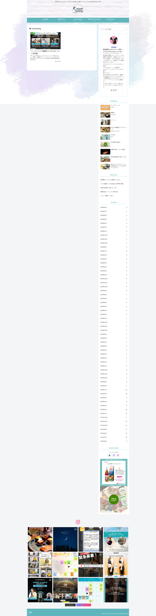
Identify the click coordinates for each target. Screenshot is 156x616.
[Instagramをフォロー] (114, 90)
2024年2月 (113, 314)
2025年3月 (113, 267)
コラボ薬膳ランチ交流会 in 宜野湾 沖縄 (111, 183)
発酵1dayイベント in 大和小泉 (109, 191)
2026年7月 (113, 211)
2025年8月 (113, 247)
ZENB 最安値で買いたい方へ (108, 187)
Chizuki (113, 47)
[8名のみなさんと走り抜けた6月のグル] (116, 590)
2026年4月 (113, 223)
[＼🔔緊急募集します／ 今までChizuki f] (90, 564)
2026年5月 (113, 219)
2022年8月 (113, 385)
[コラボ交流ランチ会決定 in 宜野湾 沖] (116, 539)
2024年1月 (113, 318)
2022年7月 (113, 389)
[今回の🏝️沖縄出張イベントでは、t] (40, 590)
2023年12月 (113, 322)
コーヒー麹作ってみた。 (107, 195)
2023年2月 (113, 362)
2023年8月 (113, 338)
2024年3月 (113, 310)
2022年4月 (113, 401)
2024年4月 (113, 306)
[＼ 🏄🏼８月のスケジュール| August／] (65, 564)
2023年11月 (113, 326)
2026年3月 (113, 227)
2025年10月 (113, 243)
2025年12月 (113, 235)
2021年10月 (113, 425)
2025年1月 (113, 275)
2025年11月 (113, 239)
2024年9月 (113, 290)
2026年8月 (113, 207)
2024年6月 (113, 298)
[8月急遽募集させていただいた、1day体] (90, 539)
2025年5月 (113, 259)
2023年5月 (113, 350)
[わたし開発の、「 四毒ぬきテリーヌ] (40, 539)
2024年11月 (113, 282)
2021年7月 (113, 437)
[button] (125, 29)
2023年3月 (113, 358)
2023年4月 (113, 354)
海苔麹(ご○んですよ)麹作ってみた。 (111, 179)
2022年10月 (113, 378)
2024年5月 (113, 302)
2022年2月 (113, 409)
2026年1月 (113, 231)
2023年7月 (113, 342)
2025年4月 (113, 263)
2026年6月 (113, 215)
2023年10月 (113, 330)
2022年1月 (113, 413)
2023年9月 (113, 334)
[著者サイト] (111, 90)
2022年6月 (113, 393)
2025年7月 (113, 251)
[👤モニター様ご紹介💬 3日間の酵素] (116, 564)
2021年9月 (113, 429)
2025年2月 (113, 271)
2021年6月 (113, 441)
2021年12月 (113, 417)
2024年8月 (113, 294)
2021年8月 (113, 433)
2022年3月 (113, 405)
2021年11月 (113, 421)
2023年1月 (113, 366)
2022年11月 (113, 374)
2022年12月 (113, 370)
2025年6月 (113, 255)
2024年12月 (113, 278)
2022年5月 (113, 397)
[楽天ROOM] (116, 90)
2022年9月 (113, 381)
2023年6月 (113, 346)
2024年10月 (113, 286)
